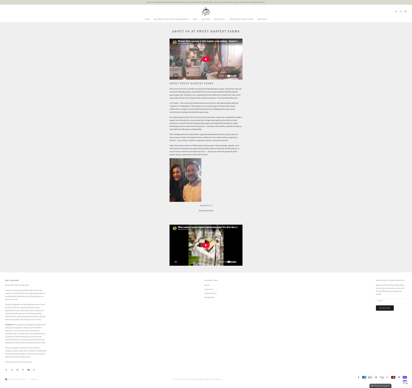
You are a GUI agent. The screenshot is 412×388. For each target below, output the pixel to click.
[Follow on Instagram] (17, 370)
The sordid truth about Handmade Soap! (171, 19)
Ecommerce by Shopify (212, 379)
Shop (195, 19)
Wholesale (262, 19)
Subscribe (385, 308)
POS (198, 379)
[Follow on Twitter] (12, 370)
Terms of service (210, 293)
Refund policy (209, 297)
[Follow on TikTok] (34, 370)
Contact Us (208, 289)
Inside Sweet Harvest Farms (241, 19)
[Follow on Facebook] (6, 370)
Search (207, 285)
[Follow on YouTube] (28, 370)
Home (147, 19)
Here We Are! (219, 19)
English (33, 379)
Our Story (205, 19)
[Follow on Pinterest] (23, 370)
